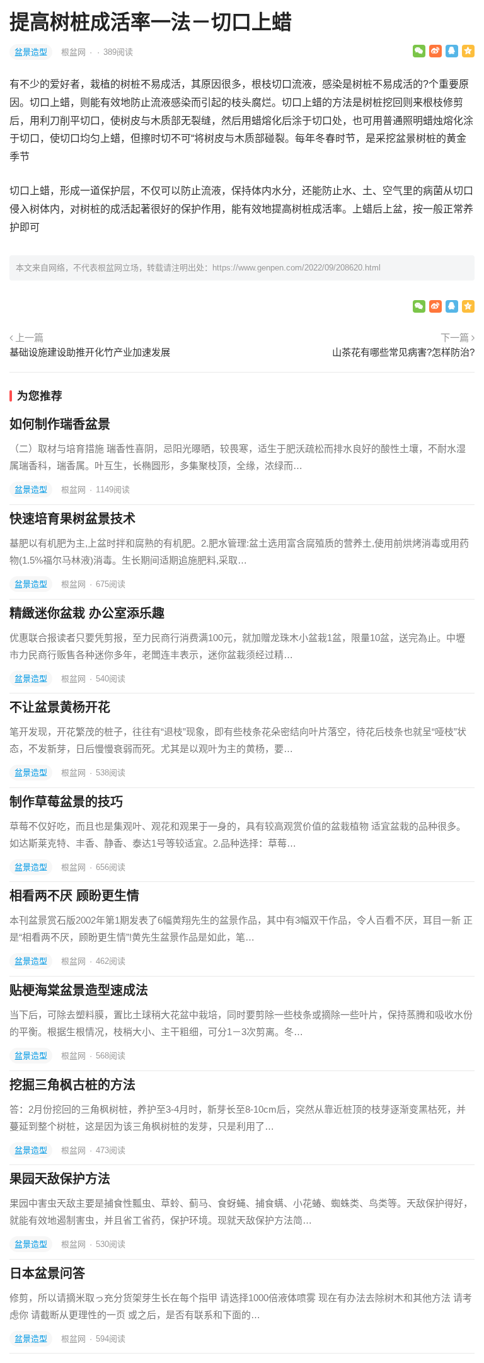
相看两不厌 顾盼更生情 (74, 896)
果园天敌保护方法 (59, 1179)
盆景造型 (30, 52)
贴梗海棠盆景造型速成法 (78, 990)
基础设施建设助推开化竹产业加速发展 (89, 352)
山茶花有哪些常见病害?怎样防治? (403, 352)
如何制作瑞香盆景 (59, 424)
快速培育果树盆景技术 (72, 519)
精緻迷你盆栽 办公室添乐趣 (86, 613)
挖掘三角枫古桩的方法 (72, 1085)
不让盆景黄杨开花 (59, 707)
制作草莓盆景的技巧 (66, 802)
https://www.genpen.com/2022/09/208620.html (296, 267)
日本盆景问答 (47, 1273)
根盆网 (74, 52)
